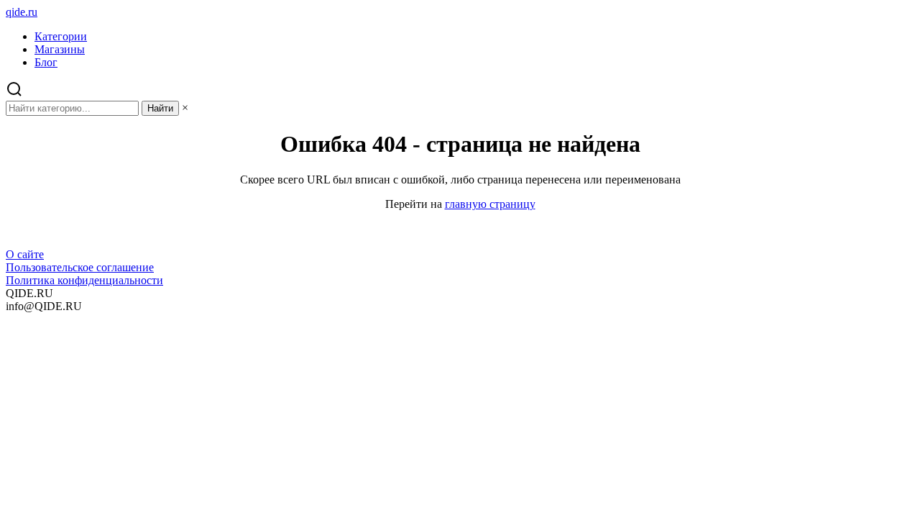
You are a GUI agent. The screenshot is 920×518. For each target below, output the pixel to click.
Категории (60, 36)
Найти (160, 108)
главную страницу (490, 204)
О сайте (25, 254)
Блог (46, 62)
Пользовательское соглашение (80, 267)
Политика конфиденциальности (84, 280)
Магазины (59, 49)
